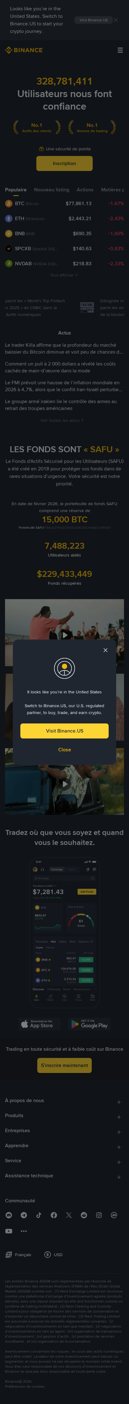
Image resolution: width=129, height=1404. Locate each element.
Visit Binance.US (64, 731)
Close (64, 749)
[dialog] (64, 702)
